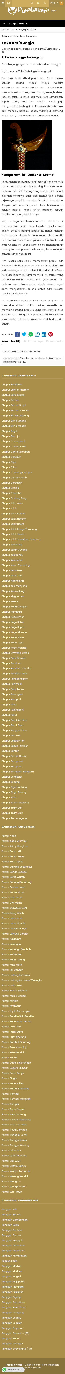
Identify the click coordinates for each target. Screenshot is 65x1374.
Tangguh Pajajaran (13, 1292)
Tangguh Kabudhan (13, 1245)
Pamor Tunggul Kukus (14, 1140)
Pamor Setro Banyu (13, 1073)
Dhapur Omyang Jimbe (15, 653)
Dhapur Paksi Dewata (14, 658)
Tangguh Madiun (11, 1266)
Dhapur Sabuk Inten (13, 740)
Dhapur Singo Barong (14, 792)
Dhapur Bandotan (12, 384)
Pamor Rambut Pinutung (16, 1042)
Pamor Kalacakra (11, 939)
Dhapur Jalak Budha (13, 513)
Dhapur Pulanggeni (13, 709)
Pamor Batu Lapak (12, 861)
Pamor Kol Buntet (12, 954)
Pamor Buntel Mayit (13, 892)
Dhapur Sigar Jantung (14, 787)
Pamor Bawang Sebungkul (17, 866)
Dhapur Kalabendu (12, 555)
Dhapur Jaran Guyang (14, 549)
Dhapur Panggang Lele (15, 678)
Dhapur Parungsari (12, 694)
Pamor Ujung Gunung (14, 1155)
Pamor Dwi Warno (12, 902)
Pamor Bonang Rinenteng (16, 882)
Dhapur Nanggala (12, 611)
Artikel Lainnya (33, 341)
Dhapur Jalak (9, 508)
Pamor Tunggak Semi (14, 1135)
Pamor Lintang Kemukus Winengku (22, 980)
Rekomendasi (55, 341)
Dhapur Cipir (9, 462)
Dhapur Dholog (10, 488)
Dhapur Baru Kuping (13, 395)
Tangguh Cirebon (12, 1230)
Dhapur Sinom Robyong (15, 802)
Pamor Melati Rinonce (14, 990)
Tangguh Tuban (11, 1338)
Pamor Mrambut (11, 1006)
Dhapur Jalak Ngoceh (14, 518)
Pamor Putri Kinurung (14, 1037)
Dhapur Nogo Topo (13, 642)
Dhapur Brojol (9, 431)
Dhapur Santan (10, 751)
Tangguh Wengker (12, 1343)
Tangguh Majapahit (13, 1281)
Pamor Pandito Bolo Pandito (18, 1016)
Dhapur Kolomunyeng (14, 586)
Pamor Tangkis (10, 1104)
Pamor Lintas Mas (12, 985)
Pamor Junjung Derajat (15, 933)
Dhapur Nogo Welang (14, 647)
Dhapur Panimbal (12, 684)
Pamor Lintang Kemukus (16, 975)
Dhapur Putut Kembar (14, 720)
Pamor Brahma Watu (14, 887)
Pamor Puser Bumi (12, 1031)
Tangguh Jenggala (13, 1240)
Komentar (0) (11, 341)
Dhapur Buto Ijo (10, 436)
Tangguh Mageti (11, 1276)
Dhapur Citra (9, 467)
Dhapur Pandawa (12, 663)
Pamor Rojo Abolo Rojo (15, 1047)
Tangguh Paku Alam (13, 1302)
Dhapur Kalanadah (12, 560)
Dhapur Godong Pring (14, 498)
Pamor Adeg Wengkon (15, 846)
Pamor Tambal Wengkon (16, 1099)
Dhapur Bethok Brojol (14, 405)
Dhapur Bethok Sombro (15, 410)
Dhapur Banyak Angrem (15, 389)
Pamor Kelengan (11, 944)
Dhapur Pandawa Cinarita (16, 668)
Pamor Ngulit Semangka (16, 1011)
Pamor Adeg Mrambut (15, 841)
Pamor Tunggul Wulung (15, 1145)
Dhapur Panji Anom (13, 689)
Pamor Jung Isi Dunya (14, 928)
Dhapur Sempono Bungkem (18, 771)
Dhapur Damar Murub (14, 477)
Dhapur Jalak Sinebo (13, 534)
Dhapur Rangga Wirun (14, 730)
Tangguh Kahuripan (13, 1250)
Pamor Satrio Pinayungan (16, 1062)
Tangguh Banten (11, 1214)
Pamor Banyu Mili (11, 851)
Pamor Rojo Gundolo (13, 1052)
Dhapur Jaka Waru (12, 503)
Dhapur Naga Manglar (14, 606)
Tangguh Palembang (14, 1307)
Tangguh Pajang (11, 1297)
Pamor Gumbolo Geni (14, 908)
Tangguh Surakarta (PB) (16, 1333)
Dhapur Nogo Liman (13, 617)
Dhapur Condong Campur (17, 472)
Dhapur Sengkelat (12, 776)
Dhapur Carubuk (11, 457)
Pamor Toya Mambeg (14, 1129)
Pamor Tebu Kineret (13, 1109)
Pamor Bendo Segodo (14, 872)
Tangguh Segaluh (12, 1323)
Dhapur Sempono (12, 766)
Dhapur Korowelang (13, 591)
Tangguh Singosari (12, 1328)
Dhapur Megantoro (13, 596)
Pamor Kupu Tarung (13, 959)
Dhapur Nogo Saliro (13, 622)
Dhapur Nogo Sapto (13, 627)
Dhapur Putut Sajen (13, 725)
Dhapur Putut (9, 715)
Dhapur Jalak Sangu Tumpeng (19, 529)
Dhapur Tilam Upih (12, 813)
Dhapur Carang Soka (14, 446)
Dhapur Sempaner (12, 761)
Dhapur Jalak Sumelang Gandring (21, 539)
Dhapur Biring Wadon (14, 426)
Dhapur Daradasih (12, 482)
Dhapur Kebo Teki (12, 575)
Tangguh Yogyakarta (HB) (17, 1348)
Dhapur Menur (10, 601)
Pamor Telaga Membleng (16, 1119)
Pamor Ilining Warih (13, 913)
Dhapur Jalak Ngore (13, 524)
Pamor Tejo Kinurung (14, 1114)
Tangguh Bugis (10, 1225)
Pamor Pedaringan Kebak (16, 1021)
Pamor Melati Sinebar (14, 995)
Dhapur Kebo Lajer (12, 570)
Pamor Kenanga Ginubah (16, 949)
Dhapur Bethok (10, 400)
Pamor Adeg (9, 835)
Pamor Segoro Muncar (15, 1068)
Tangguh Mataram (13, 1286)
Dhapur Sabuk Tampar (15, 746)
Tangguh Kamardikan (14, 1255)
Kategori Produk (17, 23)
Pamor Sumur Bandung (15, 1088)
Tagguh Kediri (10, 1261)
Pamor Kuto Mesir (12, 964)
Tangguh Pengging (13, 1312)
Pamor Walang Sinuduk (15, 1176)
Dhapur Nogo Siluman (14, 632)
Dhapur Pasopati (11, 699)
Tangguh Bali (9, 1209)
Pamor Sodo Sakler (12, 1083)
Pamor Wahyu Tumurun (16, 1171)
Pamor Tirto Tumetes (14, 1124)
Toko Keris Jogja (18, 43)
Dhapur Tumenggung (14, 818)
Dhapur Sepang (11, 782)
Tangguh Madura (12, 1271)
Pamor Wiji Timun (12, 1191)
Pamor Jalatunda (12, 918)
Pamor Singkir (9, 1078)
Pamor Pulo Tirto (11, 1026)
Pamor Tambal (10, 1093)
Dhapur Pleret (10, 704)
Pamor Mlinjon (10, 1000)
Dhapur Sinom (10, 797)
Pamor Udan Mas (11, 1150)
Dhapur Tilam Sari (12, 807)
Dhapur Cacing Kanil (13, 441)
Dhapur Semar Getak (14, 756)
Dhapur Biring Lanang (14, 420)
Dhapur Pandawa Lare (14, 673)
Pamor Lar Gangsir (12, 970)
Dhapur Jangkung (12, 544)
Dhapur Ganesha (11, 493)
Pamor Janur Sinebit (13, 923)
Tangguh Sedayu (12, 1317)
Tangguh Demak (11, 1235)
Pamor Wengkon (11, 1181)
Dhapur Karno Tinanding (16, 565)
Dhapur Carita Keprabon (16, 451)
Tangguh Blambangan (15, 1219)
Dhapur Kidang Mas (13, 580)
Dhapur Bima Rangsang (15, 415)
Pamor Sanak (9, 1057)
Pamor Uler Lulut (11, 1160)
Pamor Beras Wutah (13, 877)
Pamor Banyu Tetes (13, 856)
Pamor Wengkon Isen (14, 1186)
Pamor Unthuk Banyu (14, 1166)
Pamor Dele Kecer (12, 897)
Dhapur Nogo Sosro (13, 637)
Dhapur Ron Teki (11, 735)
